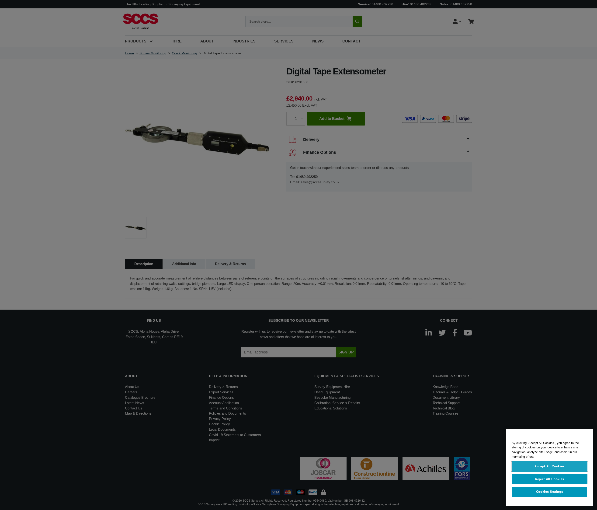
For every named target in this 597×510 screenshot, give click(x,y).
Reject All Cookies (549, 479)
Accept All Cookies (550, 466)
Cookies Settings (549, 491)
